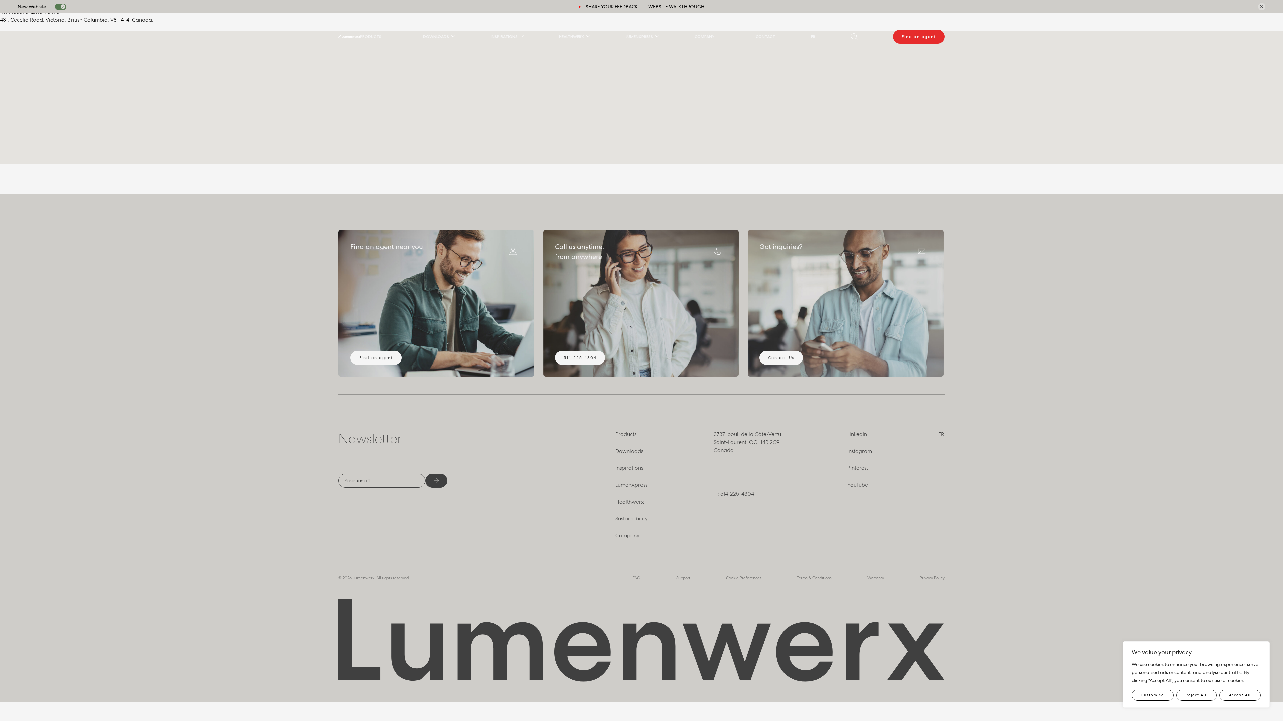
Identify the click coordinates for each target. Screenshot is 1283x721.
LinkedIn (857, 434)
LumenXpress (639, 36)
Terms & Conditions (814, 578)
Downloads (436, 36)
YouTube (857, 484)
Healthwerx (571, 36)
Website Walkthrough (676, 7)
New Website (32, 7)
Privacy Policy (932, 578)
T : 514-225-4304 (734, 493)
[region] (1196, 674)
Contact (765, 36)
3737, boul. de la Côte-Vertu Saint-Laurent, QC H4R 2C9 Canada (747, 442)
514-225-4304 (580, 357)
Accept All (1240, 695)
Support (683, 578)
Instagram (859, 451)
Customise (1152, 695)
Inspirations (504, 36)
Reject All (1196, 695)
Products (370, 36)
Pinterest (857, 467)
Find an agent (919, 36)
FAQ (636, 578)
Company (704, 36)
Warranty (875, 578)
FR (813, 36)
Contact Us (781, 357)
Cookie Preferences (743, 578)
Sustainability (631, 518)
